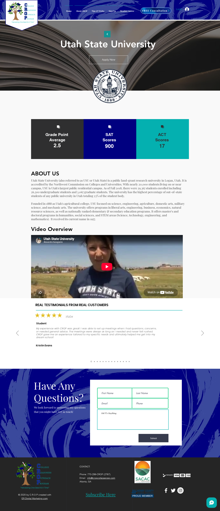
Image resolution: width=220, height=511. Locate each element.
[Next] (202, 333)
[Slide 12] (97, 361)
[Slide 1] (129, 361)
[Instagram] (180, 490)
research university (148, 180)
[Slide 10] (103, 361)
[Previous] (17, 333)
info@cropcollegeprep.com (101, 478)
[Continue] (107, 34)
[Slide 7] (114, 361)
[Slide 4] (108, 361)
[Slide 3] (123, 361)
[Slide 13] (94, 361)
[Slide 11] (100, 361)
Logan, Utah (173, 180)
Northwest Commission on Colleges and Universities (87, 184)
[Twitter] (173, 490)
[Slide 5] (120, 361)
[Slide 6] (117, 361)
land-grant (128, 180)
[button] (127, 9)
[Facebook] (166, 490)
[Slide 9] (105, 361)
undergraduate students (55, 192)
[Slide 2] (126, 361)
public (116, 180)
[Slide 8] (111, 361)
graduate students (95, 192)
